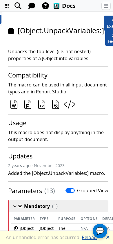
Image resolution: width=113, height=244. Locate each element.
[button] (7, 5)
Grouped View (92, 190)
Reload (89, 237)
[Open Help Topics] (45, 6)
